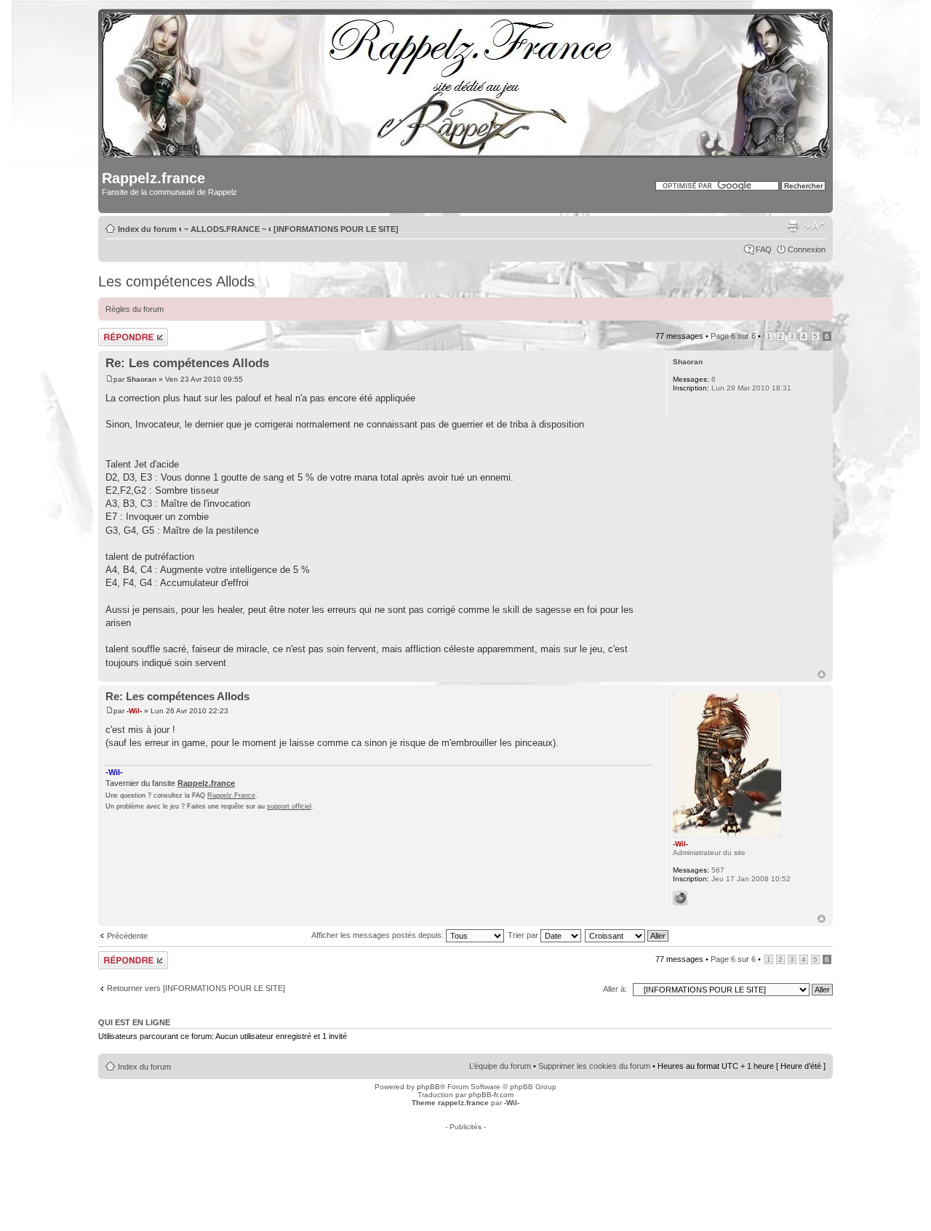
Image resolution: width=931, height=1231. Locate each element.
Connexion (807, 249)
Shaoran (141, 379)
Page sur (733, 336)
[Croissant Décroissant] (627, 935)
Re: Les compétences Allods (187, 363)
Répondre (115, 332)
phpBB (428, 1087)
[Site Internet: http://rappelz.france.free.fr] (680, 898)
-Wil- (134, 711)
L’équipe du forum (500, 1066)
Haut (822, 674)
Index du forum (147, 229)
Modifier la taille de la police (815, 226)
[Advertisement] (465, 1163)
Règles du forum (134, 309)
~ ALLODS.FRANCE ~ (225, 229)
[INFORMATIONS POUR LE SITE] (336, 229)
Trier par (524, 935)
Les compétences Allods (176, 281)
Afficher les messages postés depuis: (378, 935)
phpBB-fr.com (491, 1095)
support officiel (289, 806)
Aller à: (615, 989)
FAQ (764, 249)
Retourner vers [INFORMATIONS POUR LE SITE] (196, 988)
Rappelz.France (231, 795)
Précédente (127, 935)
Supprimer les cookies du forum (594, 1066)
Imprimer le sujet (793, 226)
